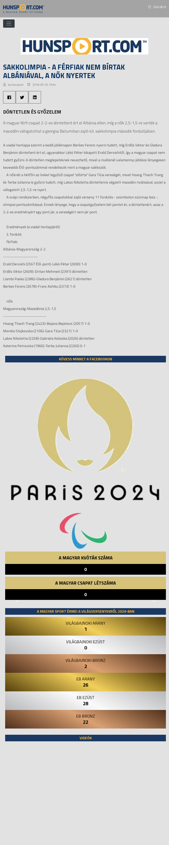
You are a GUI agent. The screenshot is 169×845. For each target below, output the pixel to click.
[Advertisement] (85, 795)
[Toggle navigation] (9, 23)
